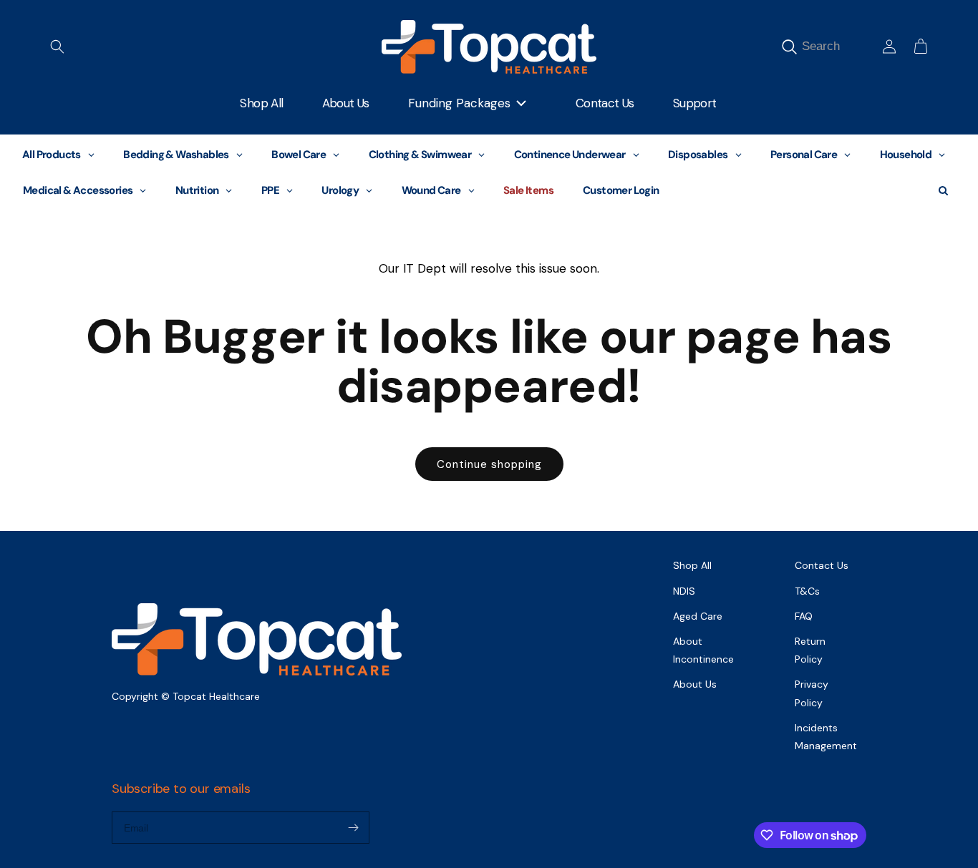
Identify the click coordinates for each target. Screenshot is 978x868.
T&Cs (807, 591)
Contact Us (821, 565)
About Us (695, 684)
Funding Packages (459, 103)
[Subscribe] (353, 827)
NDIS (684, 591)
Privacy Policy (811, 693)
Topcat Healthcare (216, 696)
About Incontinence (703, 650)
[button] (57, 46)
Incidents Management (826, 736)
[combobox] (837, 47)
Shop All (692, 565)
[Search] (789, 47)
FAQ (804, 616)
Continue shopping (489, 464)
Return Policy (810, 650)
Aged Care (697, 616)
